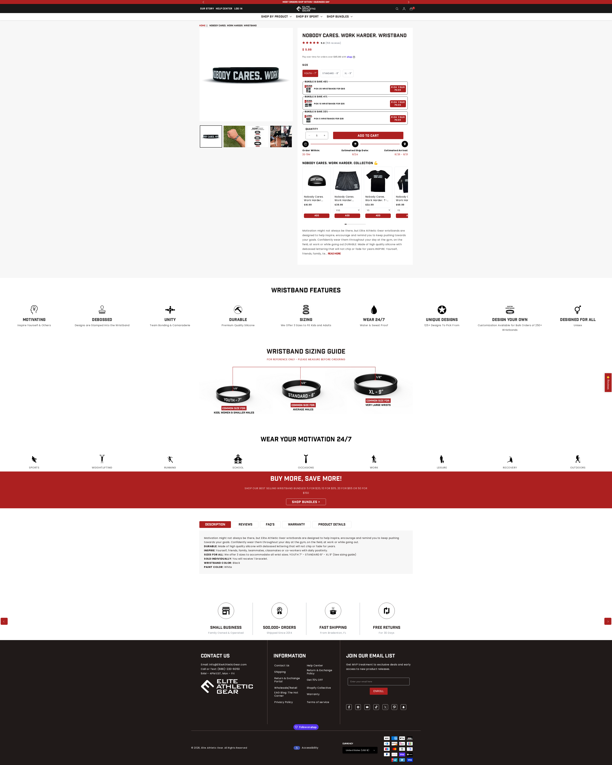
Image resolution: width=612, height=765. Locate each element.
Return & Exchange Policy (319, 672)
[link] (316, 181)
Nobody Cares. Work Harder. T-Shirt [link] (376, 198)
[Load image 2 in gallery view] (234, 136)
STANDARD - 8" (330, 73)
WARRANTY (296, 524)
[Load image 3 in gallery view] (258, 136)
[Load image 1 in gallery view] (211, 136)
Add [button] (316, 215)
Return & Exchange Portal (287, 680)
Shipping (280, 672)
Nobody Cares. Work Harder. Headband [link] (314, 198)
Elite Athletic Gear (212, 747)
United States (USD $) (357, 750)
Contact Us (281, 665)
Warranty (313, 694)
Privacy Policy (283, 702)
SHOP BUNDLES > (306, 502)
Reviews (245, 524)
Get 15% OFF (315, 680)
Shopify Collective (319, 687)
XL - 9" (348, 73)
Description (215, 524)
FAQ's (270, 524)
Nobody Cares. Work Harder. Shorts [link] (344, 198)
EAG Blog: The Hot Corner (286, 694)
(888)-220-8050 (229, 669)
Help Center (315, 665)
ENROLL (378, 691)
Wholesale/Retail (285, 687)
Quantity (312, 129)
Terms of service (318, 702)
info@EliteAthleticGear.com (228, 664)
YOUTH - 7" (310, 73)
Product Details (332, 524)
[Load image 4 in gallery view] (281, 136)
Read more (334, 253)
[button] (397, 8)
